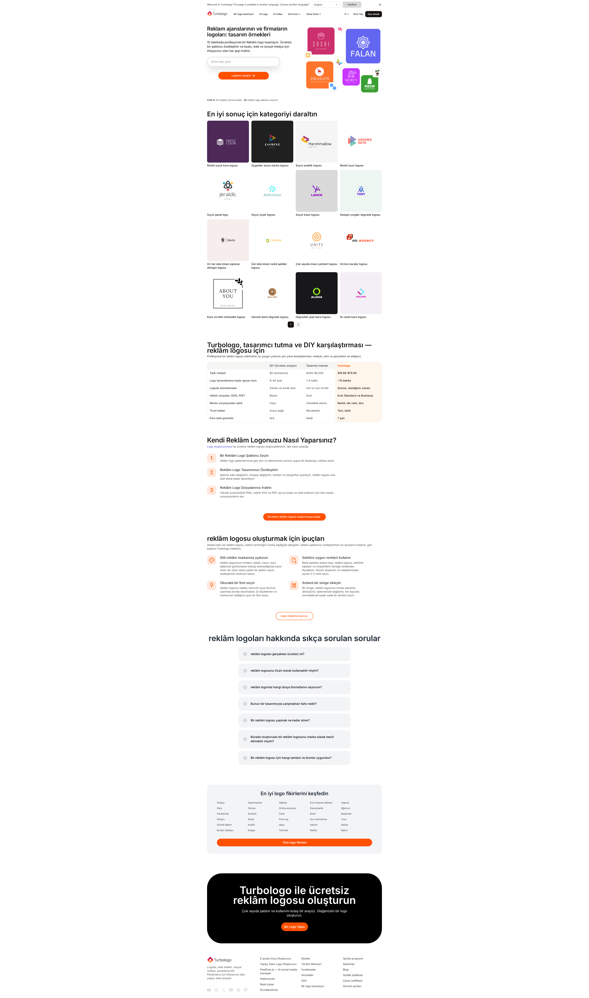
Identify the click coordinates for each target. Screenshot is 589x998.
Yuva (343, 819)
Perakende (223, 814)
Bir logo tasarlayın (244, 14)
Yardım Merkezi (311, 964)
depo (282, 825)
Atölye (344, 825)
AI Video (278, 14)
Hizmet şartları (352, 986)
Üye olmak (373, 14)
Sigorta (345, 803)
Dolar (282, 814)
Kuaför (251, 825)
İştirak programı (353, 958)
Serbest (252, 814)
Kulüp (251, 819)
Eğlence (345, 808)
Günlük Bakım (224, 825)
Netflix (313, 830)
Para (219, 808)
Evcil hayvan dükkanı (321, 803)
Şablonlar (349, 964)
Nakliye (283, 803)
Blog (345, 969)
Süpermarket (255, 803)
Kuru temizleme (318, 819)
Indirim (314, 825)
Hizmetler (307, 975)
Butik (313, 814)
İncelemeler (308, 969)
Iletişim (221, 819)
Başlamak (346, 814)
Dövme (252, 808)
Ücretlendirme (269, 989)
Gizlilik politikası (353, 975)
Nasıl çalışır (267, 984)
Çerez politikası (352, 980)
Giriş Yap (358, 14)
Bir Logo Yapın (294, 926)
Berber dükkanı (225, 830)
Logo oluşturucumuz (219, 446)
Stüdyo (221, 803)
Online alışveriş (287, 808)
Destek (305, 958)
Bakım (344, 830)
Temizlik (283, 830)
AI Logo (263, 14)
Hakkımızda (267, 978)
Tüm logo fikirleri (295, 842)
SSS (303, 980)
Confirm (352, 4)
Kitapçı (251, 830)
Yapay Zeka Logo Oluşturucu (278, 964)
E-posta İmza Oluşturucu (275, 958)
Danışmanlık (316, 808)
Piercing (283, 819)
